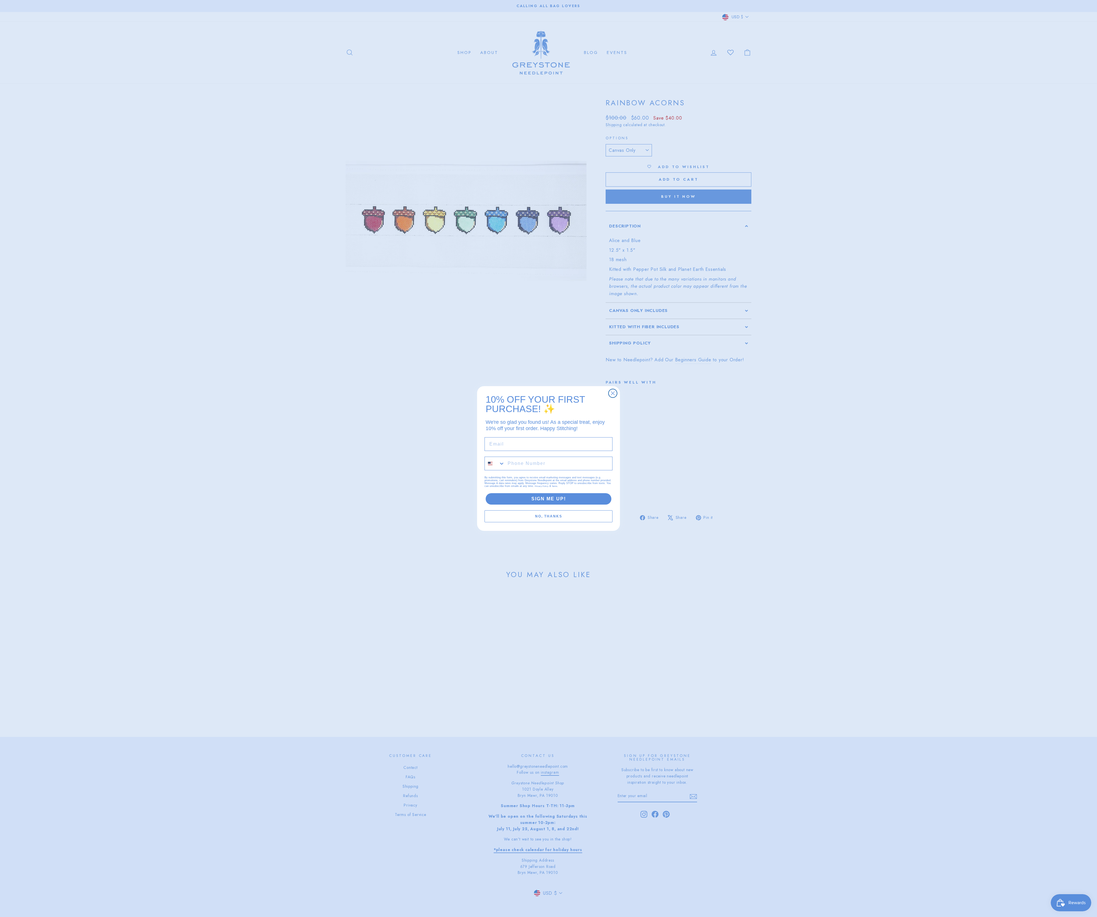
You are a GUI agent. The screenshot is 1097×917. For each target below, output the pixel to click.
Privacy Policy (541, 486)
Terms (554, 486)
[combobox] (495, 463)
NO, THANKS (548, 516)
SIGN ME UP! (548, 498)
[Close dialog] (612, 393)
